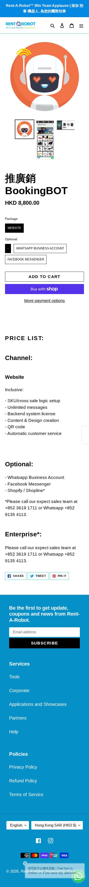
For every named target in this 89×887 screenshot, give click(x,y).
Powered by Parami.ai (64, 871)
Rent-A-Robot (32, 871)
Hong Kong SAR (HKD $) (55, 825)
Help (13, 731)
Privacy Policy (23, 767)
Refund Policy (23, 780)
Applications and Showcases (38, 704)
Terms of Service (26, 794)
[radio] (14, 228)
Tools (14, 676)
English (16, 825)
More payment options (44, 300)
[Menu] (81, 25)
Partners (17, 718)
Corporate (19, 690)
